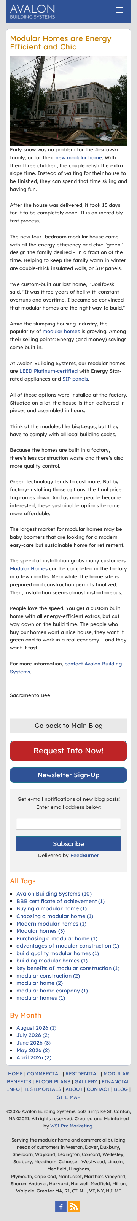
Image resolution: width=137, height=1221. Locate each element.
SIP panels (75, 379)
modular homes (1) (40, 997)
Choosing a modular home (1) (54, 916)
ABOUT (74, 1089)
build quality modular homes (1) (57, 953)
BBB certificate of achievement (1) (60, 901)
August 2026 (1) (36, 1027)
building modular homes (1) (52, 960)
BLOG (121, 1089)
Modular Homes (29, 568)
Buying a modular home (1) (51, 908)
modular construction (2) (48, 975)
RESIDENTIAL (82, 1073)
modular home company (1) (52, 990)
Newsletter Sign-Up (69, 775)
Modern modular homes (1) (51, 923)
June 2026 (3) (33, 1042)
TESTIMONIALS (42, 1089)
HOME (15, 1073)
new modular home (79, 157)
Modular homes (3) (40, 930)
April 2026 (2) (33, 1057)
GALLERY (86, 1081)
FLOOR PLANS (52, 1081)
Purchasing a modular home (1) (56, 938)
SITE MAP (68, 1097)
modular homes (62, 331)
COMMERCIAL (44, 1073)
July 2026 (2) (32, 1035)
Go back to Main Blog (69, 725)
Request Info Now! (68, 750)
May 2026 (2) (33, 1050)
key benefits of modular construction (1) (67, 968)
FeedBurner (84, 855)
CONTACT (98, 1089)
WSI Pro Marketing (71, 1126)
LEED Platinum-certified (48, 371)
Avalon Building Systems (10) (54, 893)
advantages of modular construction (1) (67, 945)
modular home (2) (39, 983)
